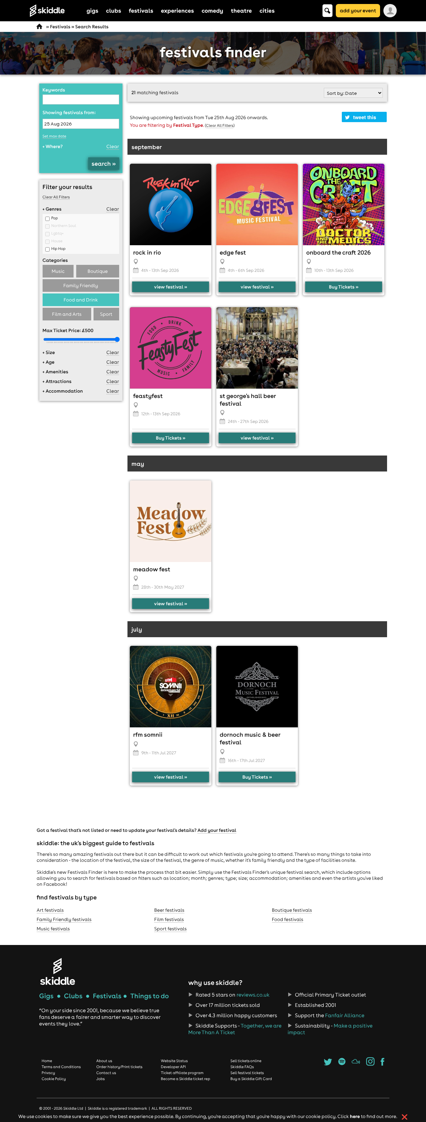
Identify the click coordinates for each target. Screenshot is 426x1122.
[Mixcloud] (356, 1063)
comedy (212, 10)
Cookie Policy (54, 1078)
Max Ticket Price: (68, 330)
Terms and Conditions (61, 1066)
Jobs (100, 1078)
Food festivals (288, 919)
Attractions (57, 381)
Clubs (73, 996)
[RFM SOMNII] (170, 686)
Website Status (174, 1060)
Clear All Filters (56, 197)
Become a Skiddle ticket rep (185, 1078)
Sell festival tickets (247, 1072)
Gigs (46, 996)
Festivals (60, 27)
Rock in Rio (147, 252)
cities (267, 10)
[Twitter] (328, 1063)
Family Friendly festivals (64, 919)
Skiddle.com (56, 10)
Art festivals (50, 910)
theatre (241, 10)
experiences (177, 10)
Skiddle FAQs (242, 1066)
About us (104, 1060)
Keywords (54, 90)
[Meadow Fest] (170, 521)
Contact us (106, 1072)
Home (47, 1060)
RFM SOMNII (147, 734)
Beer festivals (169, 910)
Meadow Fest (151, 569)
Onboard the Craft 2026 (338, 252)
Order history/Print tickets (119, 1066)
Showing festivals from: (69, 112)
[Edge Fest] (257, 204)
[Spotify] (341, 1063)
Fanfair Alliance (344, 1015)
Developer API (173, 1066)
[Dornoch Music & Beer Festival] (257, 686)
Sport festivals (170, 929)
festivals (141, 10)
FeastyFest (148, 396)
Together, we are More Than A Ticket (234, 1029)
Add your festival (216, 830)
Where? (53, 146)
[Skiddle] (57, 971)
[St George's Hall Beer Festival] (257, 348)
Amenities (56, 372)
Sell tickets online (245, 1060)
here (355, 1116)
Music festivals (53, 929)
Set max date (55, 136)
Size (49, 352)
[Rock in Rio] (170, 204)
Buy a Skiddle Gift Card (251, 1078)
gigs (93, 10)
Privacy (48, 1072)
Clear (112, 146)
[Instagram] (370, 1063)
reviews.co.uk (253, 995)
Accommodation (63, 391)
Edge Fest (233, 252)
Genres (52, 209)
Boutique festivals (292, 910)
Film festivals (169, 919)
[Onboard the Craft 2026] (343, 204)
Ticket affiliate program (182, 1072)
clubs (113, 10)
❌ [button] (404, 1117)
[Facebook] (382, 1063)
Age (49, 362)
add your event (358, 10)
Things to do (149, 996)
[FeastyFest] (170, 348)
